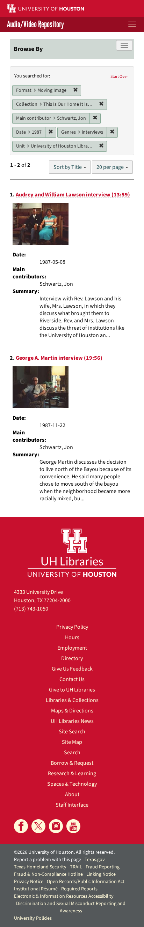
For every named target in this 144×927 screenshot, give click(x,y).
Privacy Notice (28, 881)
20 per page (110, 167)
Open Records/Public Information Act (85, 881)
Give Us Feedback (72, 669)
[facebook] (21, 826)
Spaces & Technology (72, 784)
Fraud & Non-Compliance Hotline (48, 874)
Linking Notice (101, 874)
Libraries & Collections (72, 700)
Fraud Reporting (103, 867)
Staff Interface (72, 805)
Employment (72, 648)
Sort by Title (68, 167)
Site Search (72, 731)
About (72, 794)
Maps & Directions (72, 711)
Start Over (119, 77)
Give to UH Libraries (72, 690)
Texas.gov (95, 859)
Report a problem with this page (47, 859)
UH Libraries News (72, 721)
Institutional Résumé (36, 888)
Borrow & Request (72, 763)
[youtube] (73, 826)
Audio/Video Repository (35, 24)
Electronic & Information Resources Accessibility (64, 896)
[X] (38, 826)
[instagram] (56, 826)
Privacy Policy (72, 627)
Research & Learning (72, 773)
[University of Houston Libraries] (72, 552)
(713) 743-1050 (31, 609)
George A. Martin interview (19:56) (59, 358)
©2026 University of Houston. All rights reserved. (64, 852)
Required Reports (79, 888)
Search (72, 752)
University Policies (33, 918)
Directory (72, 658)
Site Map (72, 742)
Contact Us (72, 679)
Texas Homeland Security (40, 867)
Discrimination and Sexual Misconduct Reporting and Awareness (70, 907)
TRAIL (76, 867)
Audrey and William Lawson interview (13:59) (73, 195)
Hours (72, 637)
